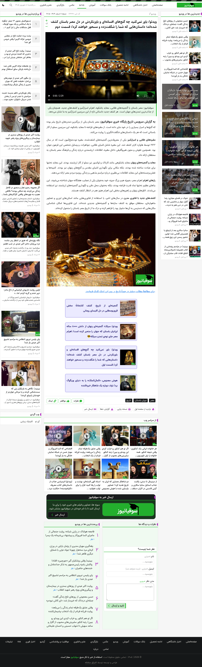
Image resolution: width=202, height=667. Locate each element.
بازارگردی (60, 5)
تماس (106, 649)
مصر (152, 400)
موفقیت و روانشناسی (59, 642)
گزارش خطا (105, 409)
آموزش (92, 5)
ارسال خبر (88, 409)
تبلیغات (9, 642)
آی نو (37, 421)
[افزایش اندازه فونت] (46, 20)
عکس (71, 5)
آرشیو (42, 642)
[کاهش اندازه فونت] (46, 26)
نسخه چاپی (122, 409)
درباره (95, 649)
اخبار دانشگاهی (140, 5)
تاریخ (128, 400)
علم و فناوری (46, 5)
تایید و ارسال (118, 606)
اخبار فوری (30, 642)
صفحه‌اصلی (157, 5)
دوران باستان (141, 400)
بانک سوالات (105, 5)
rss (19, 642)
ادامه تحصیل (122, 5)
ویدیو (81, 5)
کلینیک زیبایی (26, 421)
